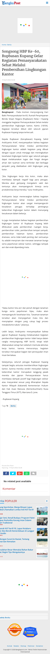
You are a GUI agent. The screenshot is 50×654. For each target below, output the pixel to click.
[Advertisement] (25, 25)
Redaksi (16, 646)
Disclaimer (39, 646)
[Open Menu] (47, 2)
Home (4, 45)
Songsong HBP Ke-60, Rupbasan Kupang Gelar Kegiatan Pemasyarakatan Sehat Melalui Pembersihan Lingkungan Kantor (24, 62)
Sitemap (23, 646)
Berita (13, 406)
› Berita (9, 45)
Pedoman (31, 646)
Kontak (9, 646)
